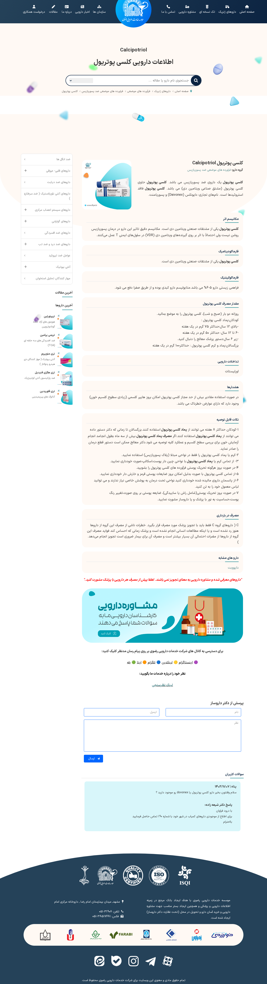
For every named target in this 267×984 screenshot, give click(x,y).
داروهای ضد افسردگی (57, 233)
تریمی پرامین (47, 335)
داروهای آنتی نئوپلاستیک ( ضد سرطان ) (47, 196)
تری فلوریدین (47, 391)
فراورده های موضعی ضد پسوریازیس (209, 170)
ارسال (92, 758)
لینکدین (167, 662)
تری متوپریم (48, 354)
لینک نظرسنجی (162, 685)
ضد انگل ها (63, 159)
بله (129, 662)
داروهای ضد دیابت (58, 182)
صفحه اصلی (182, 91)
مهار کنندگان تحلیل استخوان (53, 278)
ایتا (139, 662)
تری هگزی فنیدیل (45, 373)
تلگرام (151, 662)
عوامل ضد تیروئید (59, 255)
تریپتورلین (49, 316)
